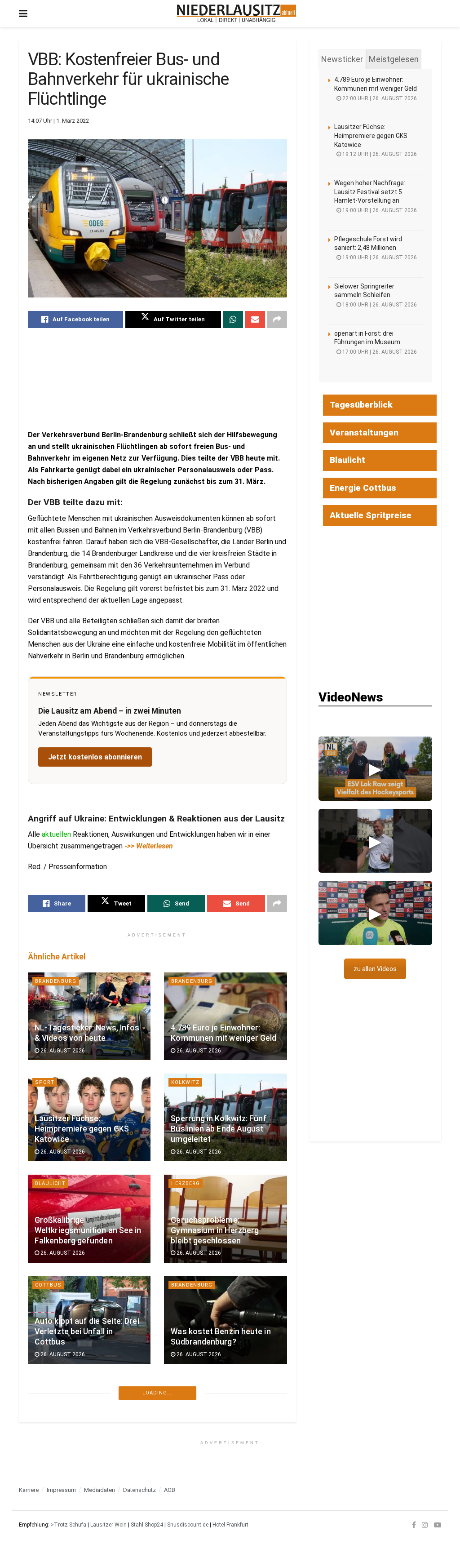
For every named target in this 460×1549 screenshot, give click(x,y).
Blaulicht (50, 1183)
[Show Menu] (23, 13)
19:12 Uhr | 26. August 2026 (379, 154)
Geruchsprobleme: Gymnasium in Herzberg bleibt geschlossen (215, 1230)
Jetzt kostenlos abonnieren (95, 757)
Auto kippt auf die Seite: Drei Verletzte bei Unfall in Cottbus (87, 1331)
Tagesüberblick (361, 404)
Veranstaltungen (364, 432)
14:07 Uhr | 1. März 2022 (58, 120)
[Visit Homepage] (236, 13)
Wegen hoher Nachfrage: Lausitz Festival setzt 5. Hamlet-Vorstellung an (369, 191)
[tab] (342, 59)
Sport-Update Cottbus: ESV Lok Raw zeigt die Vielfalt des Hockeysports (224, 1534)
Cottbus (48, 1285)
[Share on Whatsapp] (233, 319)
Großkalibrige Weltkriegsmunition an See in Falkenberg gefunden (88, 1230)
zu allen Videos (375, 968)
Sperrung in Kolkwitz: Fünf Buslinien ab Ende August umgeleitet (218, 1129)
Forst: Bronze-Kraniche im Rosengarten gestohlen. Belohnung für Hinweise (83, 1534)
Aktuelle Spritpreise (370, 515)
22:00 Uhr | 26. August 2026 (379, 98)
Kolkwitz (185, 1082)
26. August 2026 (62, 1050)
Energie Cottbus (363, 488)
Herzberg (185, 1183)
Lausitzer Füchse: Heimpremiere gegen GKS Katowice (82, 1129)
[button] (375, 768)
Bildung (47, 1386)
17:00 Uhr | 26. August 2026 (379, 352)
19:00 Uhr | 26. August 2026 (379, 210)
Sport (44, 1082)
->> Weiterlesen (148, 846)
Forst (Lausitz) (59, 1488)
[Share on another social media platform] (277, 319)
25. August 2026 (198, 1455)
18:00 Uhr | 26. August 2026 (379, 305)
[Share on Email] (255, 319)
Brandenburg (55, 981)
